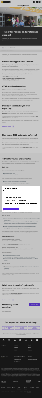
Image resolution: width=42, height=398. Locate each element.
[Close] (37, 189)
